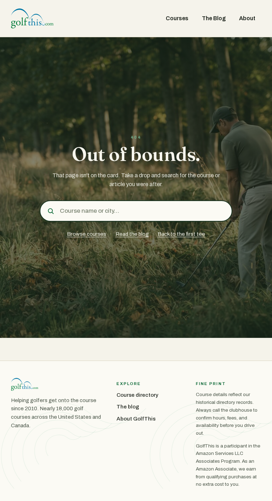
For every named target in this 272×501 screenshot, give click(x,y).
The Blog (214, 18)
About (247, 18)
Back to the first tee (181, 234)
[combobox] (143, 211)
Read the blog (132, 234)
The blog (128, 407)
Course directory (137, 395)
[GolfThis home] (32, 18)
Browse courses (86, 234)
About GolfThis (136, 419)
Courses (177, 18)
